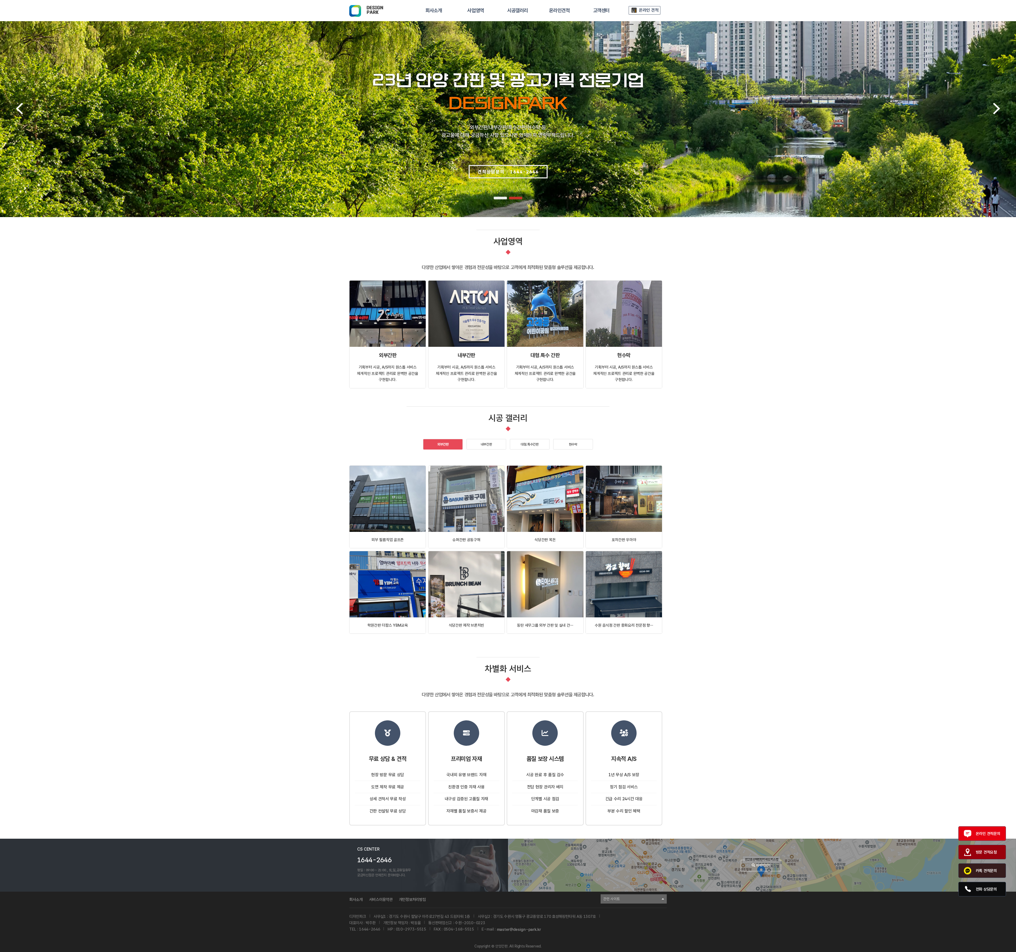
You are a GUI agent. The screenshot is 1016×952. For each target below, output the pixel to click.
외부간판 (443, 444)
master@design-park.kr (519, 929)
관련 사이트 (611, 899)
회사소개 (356, 899)
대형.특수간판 (530, 444)
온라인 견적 (648, 10)
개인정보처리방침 (412, 899)
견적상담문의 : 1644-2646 (508, 171)
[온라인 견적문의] (969, 834)
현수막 (573, 444)
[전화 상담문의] (969, 889)
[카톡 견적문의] (969, 871)
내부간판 (486, 444)
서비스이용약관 (381, 899)
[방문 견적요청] (969, 852)
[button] (500, 198)
